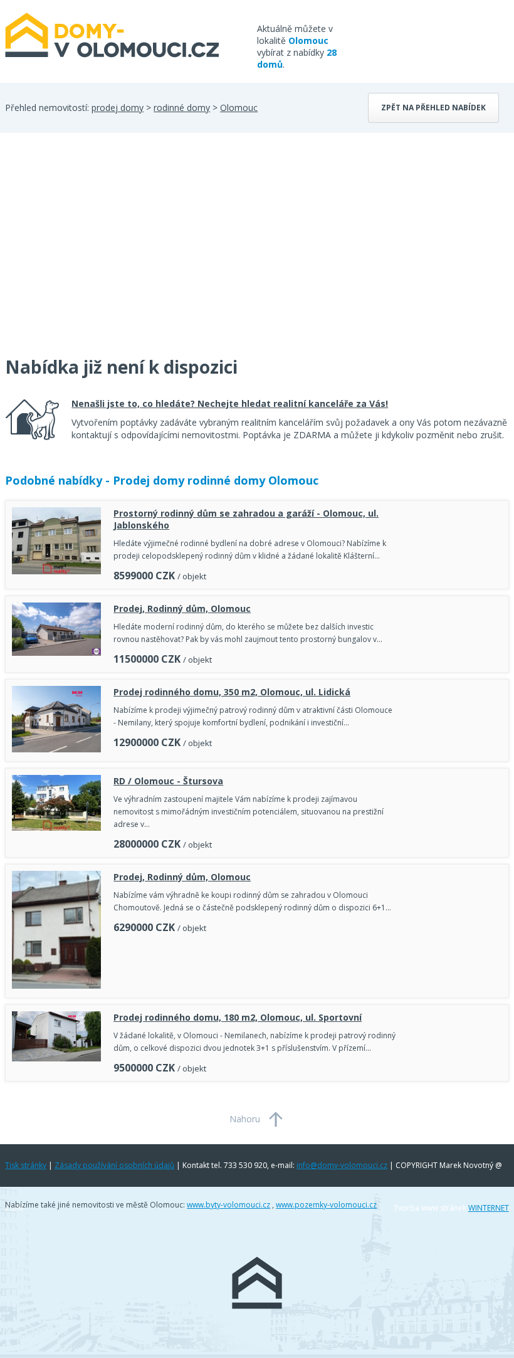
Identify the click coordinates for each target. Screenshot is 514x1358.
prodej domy (118, 107)
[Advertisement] (99, 252)
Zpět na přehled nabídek (433, 107)
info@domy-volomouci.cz (341, 1165)
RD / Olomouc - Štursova (168, 781)
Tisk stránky (25, 1165)
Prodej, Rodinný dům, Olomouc (182, 608)
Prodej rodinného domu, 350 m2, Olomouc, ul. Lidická (231, 692)
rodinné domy (182, 107)
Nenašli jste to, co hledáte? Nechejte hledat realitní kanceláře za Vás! (229, 403)
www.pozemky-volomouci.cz (326, 1204)
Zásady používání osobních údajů (114, 1165)
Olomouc (239, 107)
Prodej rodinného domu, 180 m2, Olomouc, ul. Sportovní (237, 1017)
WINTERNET (488, 1208)
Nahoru (244, 1119)
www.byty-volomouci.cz (228, 1204)
